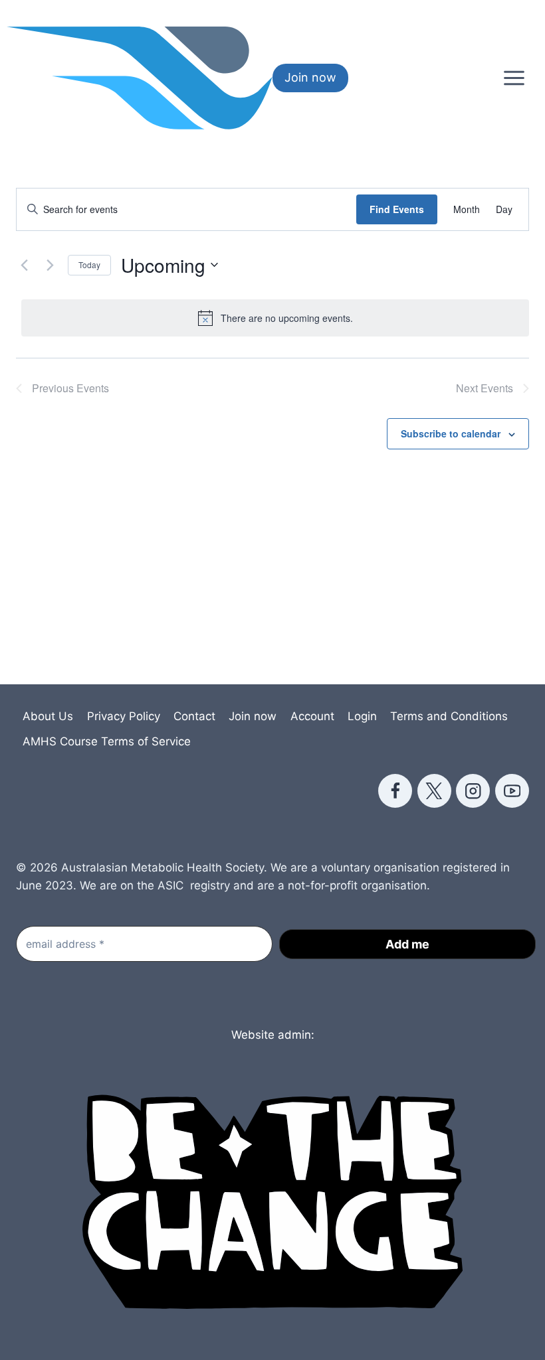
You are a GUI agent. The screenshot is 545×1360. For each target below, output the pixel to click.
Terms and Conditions (449, 716)
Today (89, 264)
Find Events (397, 209)
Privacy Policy (123, 716)
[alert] (275, 318)
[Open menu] (514, 78)
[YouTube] (512, 791)
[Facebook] (395, 791)
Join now (310, 77)
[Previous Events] (24, 265)
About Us (48, 716)
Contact (194, 716)
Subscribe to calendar (450, 433)
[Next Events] (50, 265)
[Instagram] (473, 791)
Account (312, 716)
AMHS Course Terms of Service (107, 741)
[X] (434, 791)
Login (362, 716)
